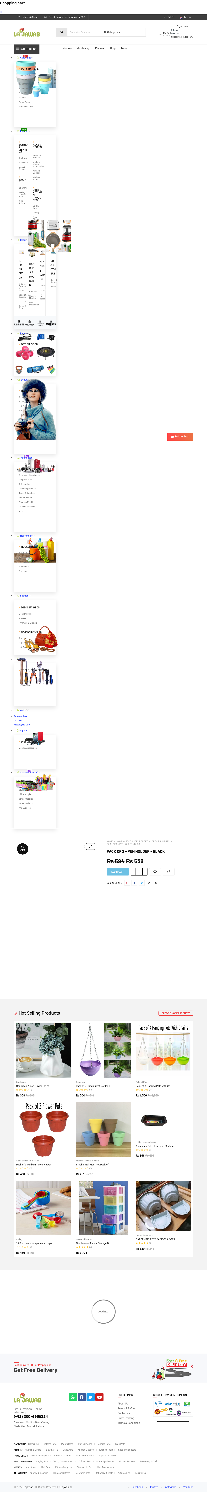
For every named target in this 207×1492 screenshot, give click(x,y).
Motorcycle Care (22, 724)
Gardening (25, 57)
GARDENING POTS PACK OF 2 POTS (155, 1239)
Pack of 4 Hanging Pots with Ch (153, 1086)
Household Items (84, 1239)
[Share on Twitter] (141, 882)
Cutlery (19, 1239)
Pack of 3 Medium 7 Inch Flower (33, 1164)
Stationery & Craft (29, 772)
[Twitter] (91, 1397)
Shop (112, 48)
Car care (18, 720)
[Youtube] (99, 1397)
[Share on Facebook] (134, 882)
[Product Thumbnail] (90, 846)
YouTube (188, 1487)
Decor (23, 240)
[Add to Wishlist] (155, 872)
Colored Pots (141, 1082)
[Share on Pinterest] (149, 883)
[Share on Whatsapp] (127, 882)
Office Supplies (160, 841)
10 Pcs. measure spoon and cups (34, 1243)
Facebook (137, 1487)
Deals (124, 48)
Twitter (153, 1487)
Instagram (170, 1487)
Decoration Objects (144, 1235)
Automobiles (20, 716)
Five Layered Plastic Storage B (92, 1243)
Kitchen (24, 130)
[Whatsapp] (73, 1397)
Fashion (24, 595)
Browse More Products (176, 1013)
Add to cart (118, 871)
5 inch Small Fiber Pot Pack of (92, 1164)
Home (66, 48)
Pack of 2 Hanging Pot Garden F (93, 1086)
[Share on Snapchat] (156, 883)
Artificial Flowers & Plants (27, 1160)
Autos (23, 710)
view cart (175, 33)
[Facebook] (82, 1397)
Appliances (26, 457)
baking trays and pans (146, 1142)
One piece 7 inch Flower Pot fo (32, 1086)
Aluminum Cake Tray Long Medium (155, 1146)
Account (184, 26)
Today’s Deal (182, 436)
